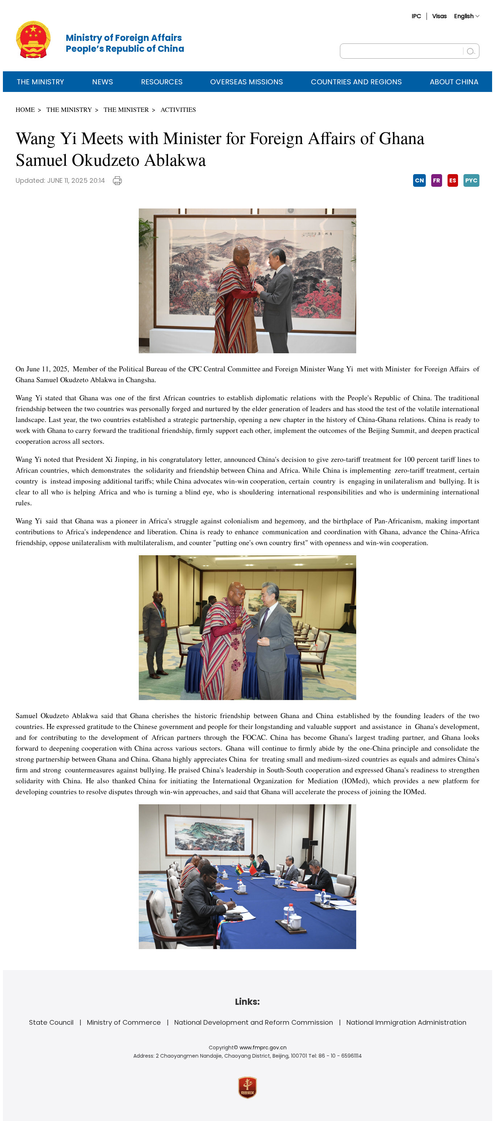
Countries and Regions (356, 82)
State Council (51, 1022)
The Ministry (40, 82)
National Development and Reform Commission (253, 1022)
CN (419, 180)
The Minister (126, 109)
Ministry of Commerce (124, 1022)
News (102, 82)
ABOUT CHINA (454, 82)
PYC (471, 180)
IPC (416, 16)
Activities (178, 109)
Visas (439, 16)
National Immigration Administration (406, 1022)
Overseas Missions (246, 82)
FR (436, 180)
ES (452, 180)
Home (25, 109)
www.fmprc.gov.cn (263, 1047)
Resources (162, 82)
